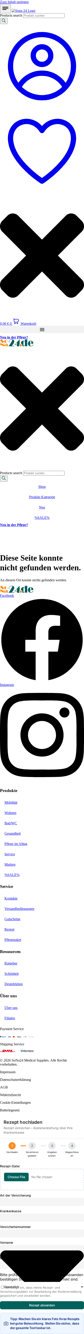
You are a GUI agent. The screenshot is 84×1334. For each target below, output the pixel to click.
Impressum (7, 1072)
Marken (9, 864)
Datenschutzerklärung (15, 1080)
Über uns (10, 1008)
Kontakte (10, 898)
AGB (4, 1087)
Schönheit (11, 974)
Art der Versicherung (15, 1195)
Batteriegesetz (10, 1110)
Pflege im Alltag (15, 844)
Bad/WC (10, 823)
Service (9, 854)
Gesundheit (12, 833)
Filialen (9, 1018)
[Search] (4, 21)
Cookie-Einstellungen (15, 1102)
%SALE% (11, 875)
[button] (42, 329)
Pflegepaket (12, 940)
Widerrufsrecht (10, 1095)
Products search (11, 15)
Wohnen (10, 813)
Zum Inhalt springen (14, 2)
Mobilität (10, 802)
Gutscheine (12, 919)
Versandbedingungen (19, 909)
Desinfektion (13, 984)
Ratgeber (10, 963)
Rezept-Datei (10, 1166)
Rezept (9, 929)
